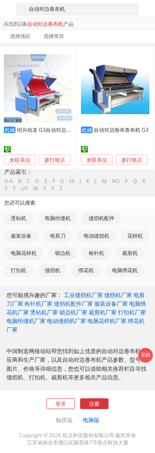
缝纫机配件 (102, 218)
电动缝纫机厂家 (66, 321)
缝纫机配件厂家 (73, 303)
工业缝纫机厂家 (83, 295)
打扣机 (18, 270)
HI (71, 181)
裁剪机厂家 (103, 312)
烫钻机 (18, 218)
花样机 (135, 236)
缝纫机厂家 (118, 295)
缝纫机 (52, 270)
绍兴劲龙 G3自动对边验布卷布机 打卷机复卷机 (70, 129)
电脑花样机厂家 (107, 321)
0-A (9, 181)
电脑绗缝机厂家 (26, 321)
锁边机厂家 (73, 312)
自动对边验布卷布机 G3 (121, 129)
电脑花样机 (24, 253)
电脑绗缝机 (58, 218)
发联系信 (19, 160)
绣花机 (86, 270)
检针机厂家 (39, 303)
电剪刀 (57, 236)
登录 (61, 403)
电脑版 (91, 420)
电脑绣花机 (125, 270)
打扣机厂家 (132, 312)
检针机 (96, 253)
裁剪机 (130, 253)
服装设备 (21, 236)
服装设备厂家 (111, 303)
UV (24, 188)
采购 (145, 355)
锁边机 (63, 253)
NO (116, 181)
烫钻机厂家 (44, 312)
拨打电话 (54, 160)
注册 (94, 403)
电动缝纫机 (96, 236)
